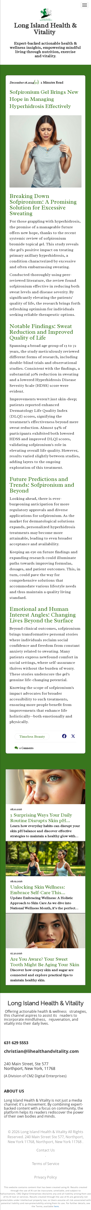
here (56, 1206)
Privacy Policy (45, 1177)
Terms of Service (45, 1163)
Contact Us (45, 1150)
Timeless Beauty (32, 736)
